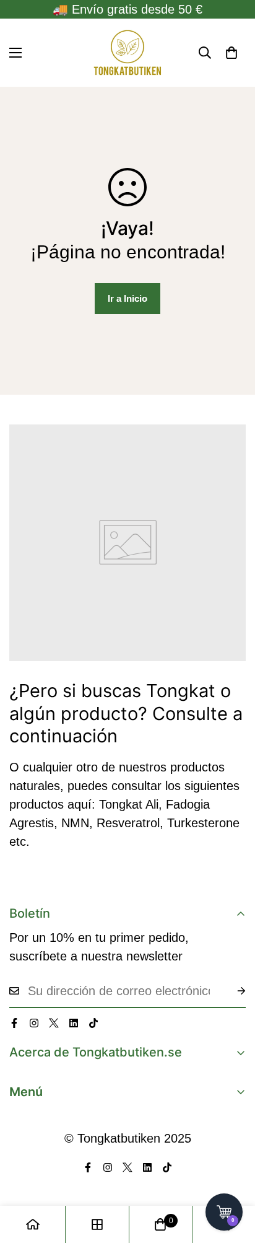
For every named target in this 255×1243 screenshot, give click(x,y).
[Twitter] (54, 1023)
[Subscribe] (231, 991)
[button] (231, 52)
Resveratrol (128, 823)
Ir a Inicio (127, 298)
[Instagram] (34, 1023)
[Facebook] (14, 1023)
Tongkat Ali (128, 804)
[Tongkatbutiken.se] (127, 53)
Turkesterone (203, 823)
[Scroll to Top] (232, 1177)
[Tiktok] (93, 1023)
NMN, (77, 823)
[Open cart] (224, 1212)
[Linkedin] (74, 1023)
